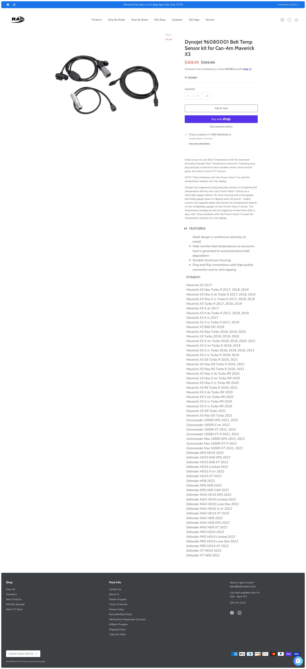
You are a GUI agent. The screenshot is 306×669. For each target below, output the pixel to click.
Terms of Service (118, 604)
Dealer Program (118, 599)
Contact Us (115, 589)
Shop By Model (116, 19)
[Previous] (98, 4)
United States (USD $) (287, 4)
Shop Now (158, 4)
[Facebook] (8, 5)
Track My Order (117, 634)
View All (10, 589)
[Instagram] (14, 5)
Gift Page (194, 19)
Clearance (177, 19)
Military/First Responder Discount (127, 619)
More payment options (221, 126)
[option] (107, 87)
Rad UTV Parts (14, 609)
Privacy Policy (116, 609)
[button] (298, 661)
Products (97, 19)
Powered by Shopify (36, 661)
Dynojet (192, 77)
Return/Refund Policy (120, 614)
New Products (14, 599)
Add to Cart (221, 108)
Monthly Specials (15, 604)
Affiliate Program (118, 624)
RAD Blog (159, 19)
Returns (210, 19)
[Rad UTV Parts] (17, 19)
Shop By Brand (139, 19)
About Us (114, 594)
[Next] (207, 4)
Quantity (190, 89)
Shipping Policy (117, 629)
